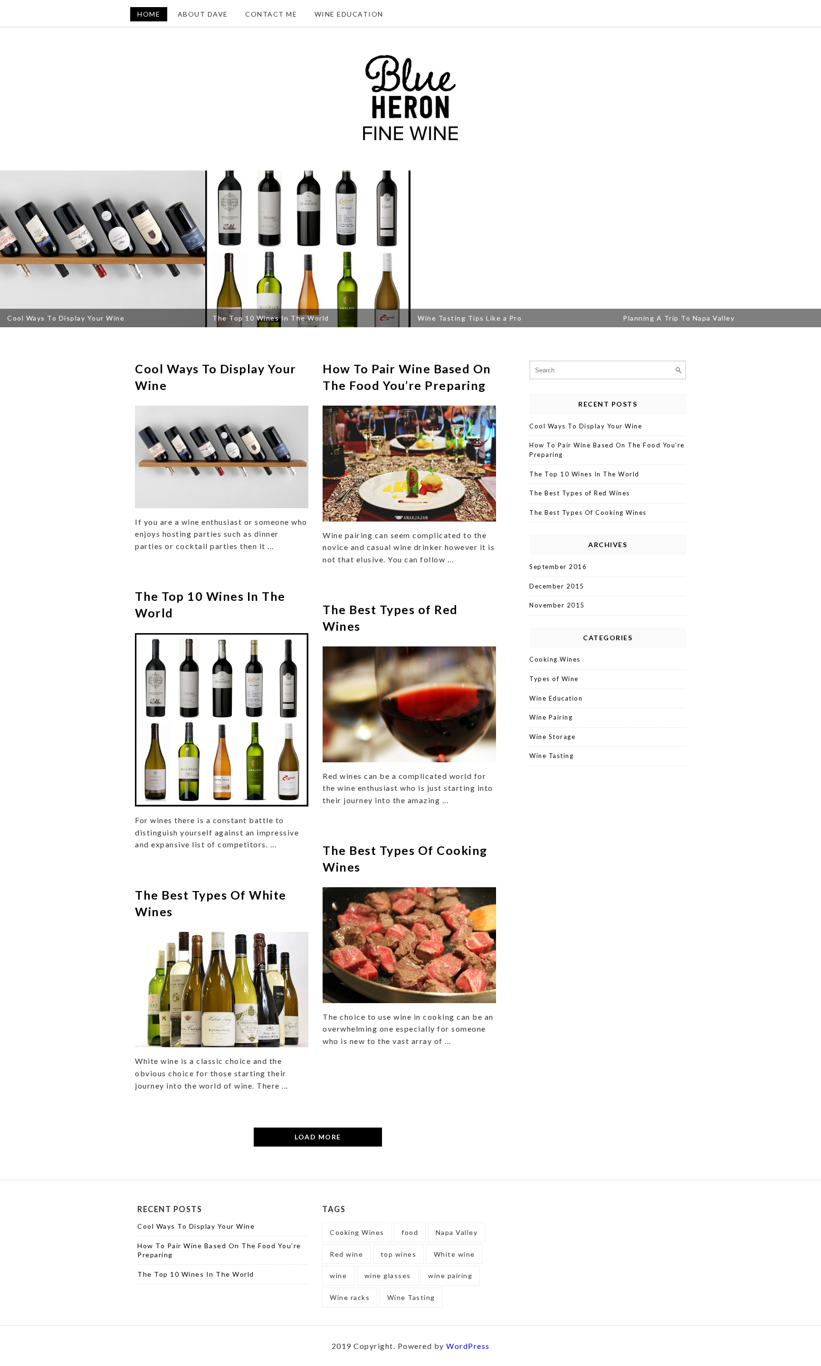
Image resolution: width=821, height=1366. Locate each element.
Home (148, 14)
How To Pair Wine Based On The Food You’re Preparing (607, 449)
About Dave (203, 14)
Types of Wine (554, 679)
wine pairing (450, 1275)
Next (810, 249)
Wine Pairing (551, 717)
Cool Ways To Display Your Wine (585, 426)
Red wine (346, 1254)
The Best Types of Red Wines (579, 493)
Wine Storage (552, 736)
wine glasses (387, 1275)
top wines (399, 1254)
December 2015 (556, 586)
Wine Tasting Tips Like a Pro (362, 318)
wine (338, 1275)
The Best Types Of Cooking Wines (588, 512)
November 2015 (557, 605)
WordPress (468, 1345)
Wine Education (349, 14)
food (409, 1232)
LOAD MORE (318, 1137)
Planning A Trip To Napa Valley (571, 318)
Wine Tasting (551, 755)
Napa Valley (457, 1232)
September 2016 (558, 566)
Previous (10, 249)
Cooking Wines (555, 659)
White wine (454, 1254)
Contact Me (271, 14)
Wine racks (350, 1297)
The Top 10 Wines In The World (163, 318)
